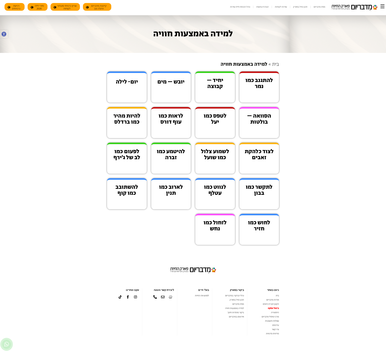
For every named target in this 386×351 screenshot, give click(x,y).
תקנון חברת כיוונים (271, 304)
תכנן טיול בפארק (300, 6)
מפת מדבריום (319, 6)
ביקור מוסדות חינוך (236, 312)
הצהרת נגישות (262, 6)
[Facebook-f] (127, 297)
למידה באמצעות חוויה (234, 308)
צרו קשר (275, 329)
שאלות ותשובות (272, 321)
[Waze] (170, 297)
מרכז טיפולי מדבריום (270, 316)
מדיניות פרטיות (272, 333)
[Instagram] (135, 297)
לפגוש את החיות (202, 295)
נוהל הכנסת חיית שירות (240, 6)
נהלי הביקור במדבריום (234, 295)
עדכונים (275, 325)
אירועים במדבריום (236, 316)
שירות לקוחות (281, 6)
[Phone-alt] (155, 297)
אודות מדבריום (272, 299)
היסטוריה (275, 312)
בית (275, 64)
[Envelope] (162, 297)
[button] (4, 34)
